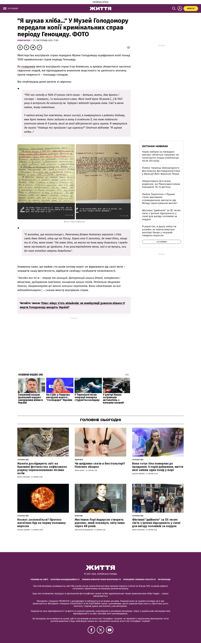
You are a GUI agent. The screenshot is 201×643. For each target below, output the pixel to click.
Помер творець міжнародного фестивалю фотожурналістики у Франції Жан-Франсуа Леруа (161, 170)
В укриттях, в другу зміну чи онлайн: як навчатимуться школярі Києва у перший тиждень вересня (159, 231)
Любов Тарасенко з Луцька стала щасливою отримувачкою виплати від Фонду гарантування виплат (159, 199)
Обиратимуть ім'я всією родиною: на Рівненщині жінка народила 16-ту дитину (161, 184)
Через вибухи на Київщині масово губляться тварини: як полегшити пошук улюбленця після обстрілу (160, 156)
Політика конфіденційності (65, 579)
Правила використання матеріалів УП (101, 579)
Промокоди (164, 579)
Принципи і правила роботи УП (139, 579)
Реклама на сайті (39, 579)
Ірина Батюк (24, 40)
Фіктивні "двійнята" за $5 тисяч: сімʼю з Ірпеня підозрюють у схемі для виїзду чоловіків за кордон (161, 215)
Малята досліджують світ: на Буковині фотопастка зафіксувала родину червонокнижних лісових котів (42, 468)
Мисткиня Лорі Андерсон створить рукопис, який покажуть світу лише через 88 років (100, 523)
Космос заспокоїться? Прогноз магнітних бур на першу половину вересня (41, 523)
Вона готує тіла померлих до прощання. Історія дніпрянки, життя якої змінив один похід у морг (157, 467)
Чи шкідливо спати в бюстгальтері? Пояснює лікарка (100, 465)
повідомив (28, 66)
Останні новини (155, 146)
